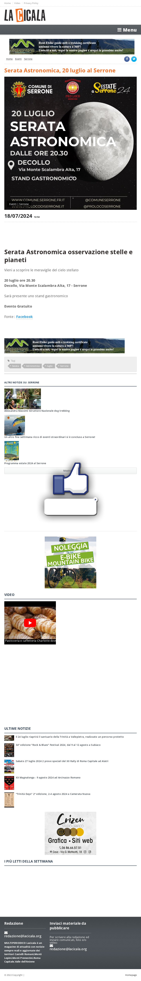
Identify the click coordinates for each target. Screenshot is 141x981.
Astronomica (33, 365)
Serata (15, 365)
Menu (130, 30)
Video (17, 3)
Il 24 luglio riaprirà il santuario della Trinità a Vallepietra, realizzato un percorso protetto (70, 736)
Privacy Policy (31, 3)
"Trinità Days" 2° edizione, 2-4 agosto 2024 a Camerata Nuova (53, 794)
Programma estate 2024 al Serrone (25, 463)
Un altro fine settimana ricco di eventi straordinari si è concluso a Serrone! (49, 437)
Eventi (18, 59)
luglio (50, 365)
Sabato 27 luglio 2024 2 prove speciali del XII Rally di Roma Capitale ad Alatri (62, 761)
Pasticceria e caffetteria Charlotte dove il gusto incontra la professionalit (53, 641)
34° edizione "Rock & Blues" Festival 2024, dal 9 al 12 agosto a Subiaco (58, 744)
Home (7, 3)
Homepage (131, 975)
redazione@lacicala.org (22, 936)
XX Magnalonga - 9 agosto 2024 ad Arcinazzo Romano (48, 777)
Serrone (28, 59)
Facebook (24, 316)
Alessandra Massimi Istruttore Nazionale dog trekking (37, 410)
